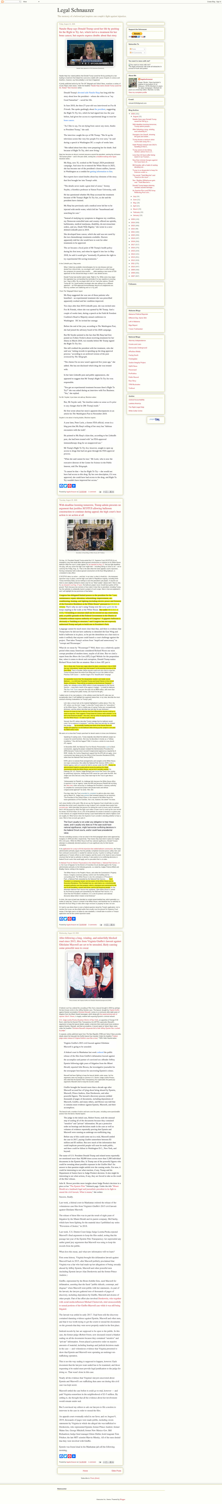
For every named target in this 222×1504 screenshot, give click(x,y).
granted (86, 795)
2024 (133, 222)
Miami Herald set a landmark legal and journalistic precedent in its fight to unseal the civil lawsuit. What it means (89, 1189)
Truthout (132, 388)
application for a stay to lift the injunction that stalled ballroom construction (88, 849)
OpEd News (133, 366)
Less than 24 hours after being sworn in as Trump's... (144, 156)
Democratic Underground (138, 348)
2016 (133, 248)
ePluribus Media (134, 351)
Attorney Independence (137, 340)
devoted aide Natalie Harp (89, 92)
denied (97, 771)
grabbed (80, 685)
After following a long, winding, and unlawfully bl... (144, 130)
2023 (133, 226)
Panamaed (133, 370)
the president (100, 109)
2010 (133, 267)
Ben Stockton (72, 88)
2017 (133, 244)
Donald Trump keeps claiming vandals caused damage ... (143, 186)
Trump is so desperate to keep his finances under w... (145, 171)
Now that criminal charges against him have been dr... (145, 161)
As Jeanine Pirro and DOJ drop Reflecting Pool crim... (144, 191)
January (136, 215)
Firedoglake (133, 359)
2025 (133, 219)
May (135, 203)
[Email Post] (100, 492)
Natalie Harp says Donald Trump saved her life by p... (144, 120)
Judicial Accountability (136, 400)
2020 (133, 235)
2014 (133, 254)
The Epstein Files (77, 1186)
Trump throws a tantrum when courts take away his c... (144, 140)
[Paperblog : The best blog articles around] (154, 421)
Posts (133, 49)
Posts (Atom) (94, 1478)
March (135, 209)
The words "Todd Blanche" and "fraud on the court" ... (144, 176)
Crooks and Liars (135, 344)
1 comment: (92, 492)
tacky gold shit (108, 607)
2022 (133, 229)
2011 (133, 263)
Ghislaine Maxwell (84, 1012)
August (136, 116)
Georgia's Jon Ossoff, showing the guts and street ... (144, 135)
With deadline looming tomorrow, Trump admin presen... (145, 125)
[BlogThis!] (106, 492)
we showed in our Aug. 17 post (72, 585)
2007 (133, 276)
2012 (133, 260)
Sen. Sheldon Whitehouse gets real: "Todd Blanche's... (144, 181)
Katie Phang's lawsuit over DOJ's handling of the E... (145, 146)
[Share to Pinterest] (113, 492)
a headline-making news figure (106, 156)
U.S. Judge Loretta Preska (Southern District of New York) (78, 1020)
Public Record (134, 377)
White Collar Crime (135, 411)
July (134, 196)
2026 (133, 114)
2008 (133, 273)
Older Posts (116, 1471)
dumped (98, 672)
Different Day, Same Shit (137, 318)
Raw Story (132, 381)
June (135, 200)
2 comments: (93, 925)
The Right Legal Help (136, 407)
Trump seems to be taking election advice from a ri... (143, 151)
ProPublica (132, 373)
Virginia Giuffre (114, 1010)
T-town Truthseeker (136, 329)
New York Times (72, 689)
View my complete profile (138, 92)
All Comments (136, 53)
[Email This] (104, 492)
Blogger (122, 1499)
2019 (133, 238)
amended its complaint (88, 793)
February (136, 212)
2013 (133, 257)
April (135, 206)
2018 (133, 241)
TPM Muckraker (134, 384)
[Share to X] (108, 492)
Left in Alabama (134, 321)
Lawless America (135, 403)
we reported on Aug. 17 (96, 564)
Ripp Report (133, 325)
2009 (133, 270)
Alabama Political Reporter (138, 314)
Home (85, 1471)
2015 (133, 251)
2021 (133, 232)
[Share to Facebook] (111, 492)
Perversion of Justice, (69, 1225)
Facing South (133, 355)
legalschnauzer (147, 79)
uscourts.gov (63, 807)
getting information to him (101, 171)
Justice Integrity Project (137, 362)
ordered (100, 1052)
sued (107, 747)
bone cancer (69, 120)
